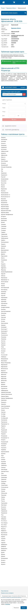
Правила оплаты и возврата (7, 593)
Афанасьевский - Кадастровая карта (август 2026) (14, 62)
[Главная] (3, 2)
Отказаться (16, 607)
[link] (3, 8)
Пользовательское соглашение (8, 595)
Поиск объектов (4, 591)
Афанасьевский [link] (22, 8)
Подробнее (7, 604)
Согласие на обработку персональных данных (11, 597)
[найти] (24, 94)
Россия (3, 8)
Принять (24, 607)
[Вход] (24, 2)
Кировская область (11, 8)
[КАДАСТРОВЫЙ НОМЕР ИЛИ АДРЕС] (14, 90)
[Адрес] (12, 94)
